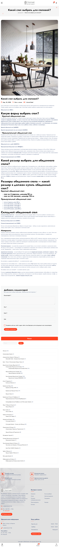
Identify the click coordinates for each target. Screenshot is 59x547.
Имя (5, 307)
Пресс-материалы (35, 502)
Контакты (33, 504)
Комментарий (7, 295)
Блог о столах (18, 102)
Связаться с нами (36, 533)
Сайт (5, 319)
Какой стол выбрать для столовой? (33, 12)
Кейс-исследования (48, 496)
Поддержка (47, 498)
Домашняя (20, 12)
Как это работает (48, 494)
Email (5, 313)
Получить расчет (7, 514)
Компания (33, 494)
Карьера (46, 502)
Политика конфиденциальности (35, 499)
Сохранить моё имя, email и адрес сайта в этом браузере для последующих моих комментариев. (29, 325)
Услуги (32, 496)
